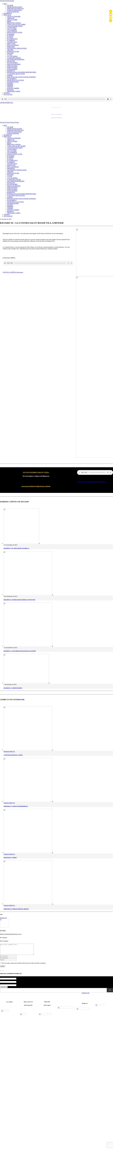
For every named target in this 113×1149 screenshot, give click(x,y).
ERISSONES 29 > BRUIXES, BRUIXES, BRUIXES (16, 909)
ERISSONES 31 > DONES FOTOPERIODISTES (16, 806)
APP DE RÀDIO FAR (6, 102)
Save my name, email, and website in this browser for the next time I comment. (24, 963)
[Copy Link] (110, 11)
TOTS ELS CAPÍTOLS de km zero (13, 272)
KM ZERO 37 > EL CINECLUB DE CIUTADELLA (16, 548)
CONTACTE (85, 993)
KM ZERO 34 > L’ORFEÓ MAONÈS (13, 688)
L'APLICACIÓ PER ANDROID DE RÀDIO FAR (91, 482)
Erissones (6, 803)
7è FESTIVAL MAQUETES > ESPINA (13, 755)
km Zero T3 (3, 918)
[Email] (110, 14)
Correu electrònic (5, 983)
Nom (1, 977)
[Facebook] (110, 17)
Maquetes (6, 751)
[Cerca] (110, 990)
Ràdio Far (12, 751)
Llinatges (2, 980)
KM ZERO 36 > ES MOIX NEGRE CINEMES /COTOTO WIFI (19, 599)
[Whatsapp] (110, 20)
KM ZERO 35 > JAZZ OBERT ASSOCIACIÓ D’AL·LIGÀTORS (20, 651)
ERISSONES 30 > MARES (10, 857)
